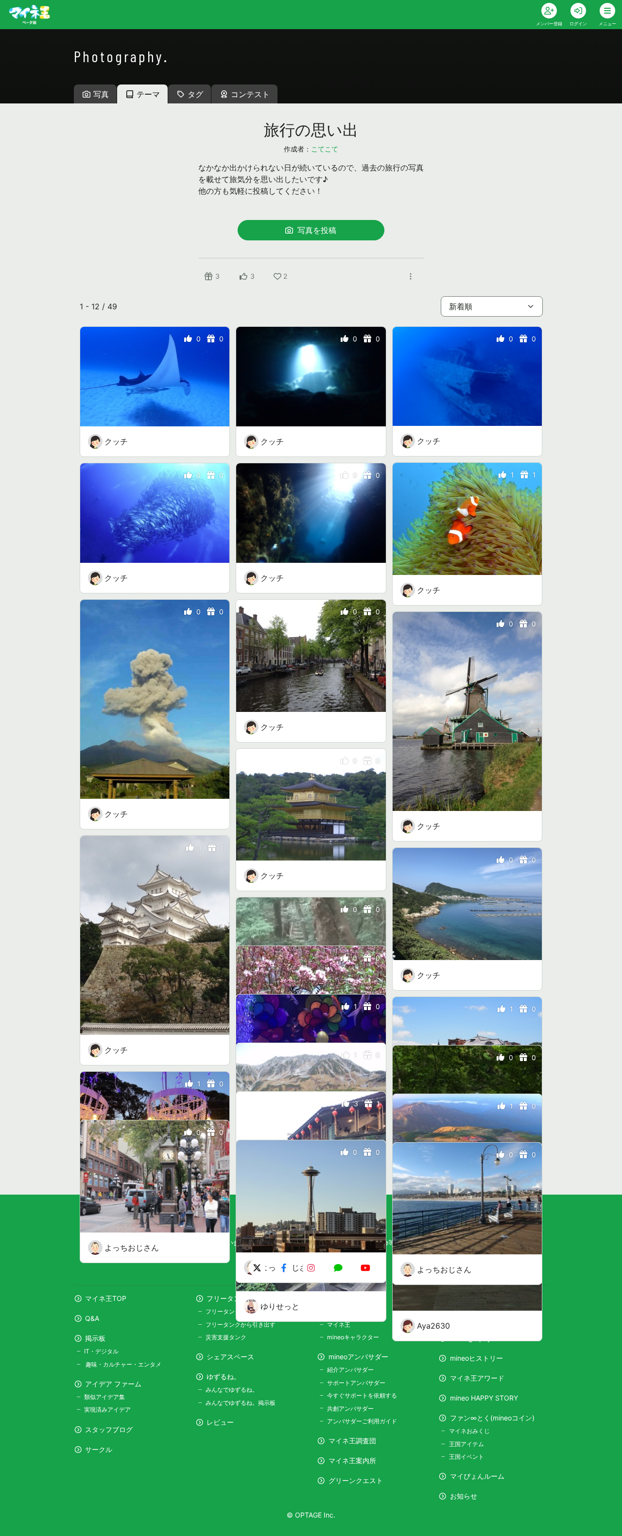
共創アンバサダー (350, 1408)
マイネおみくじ (469, 1431)
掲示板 (95, 1338)
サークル (98, 1449)
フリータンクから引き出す (241, 1324)
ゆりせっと (279, 1306)
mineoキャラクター (353, 1337)
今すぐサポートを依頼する (362, 1395)
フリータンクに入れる (235, 1311)
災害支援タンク (226, 1337)
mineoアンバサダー (358, 1356)
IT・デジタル (101, 1351)
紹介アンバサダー (350, 1369)
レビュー (220, 1422)
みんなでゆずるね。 (232, 1389)
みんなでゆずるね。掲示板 (241, 1402)
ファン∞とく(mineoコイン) (492, 1418)
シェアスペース (230, 1356)
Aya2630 (433, 1326)
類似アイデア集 (104, 1397)
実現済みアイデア (107, 1409)
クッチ (116, 441)
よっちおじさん (131, 1247)
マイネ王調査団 (352, 1440)
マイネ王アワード (477, 1378)
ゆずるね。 (224, 1376)
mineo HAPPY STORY (484, 1398)
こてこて (324, 149)
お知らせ (463, 1496)
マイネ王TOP (105, 1298)
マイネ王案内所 (352, 1460)
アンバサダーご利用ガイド (362, 1421)
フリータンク (227, 1298)
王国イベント (466, 1456)
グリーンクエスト (355, 1480)
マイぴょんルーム (477, 1476)
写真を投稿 (315, 230)
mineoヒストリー (476, 1358)
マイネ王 (338, 1324)
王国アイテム (466, 1444)
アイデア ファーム (113, 1384)
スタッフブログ (109, 1429)
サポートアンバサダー (356, 1382)
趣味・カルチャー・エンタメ (122, 1364)
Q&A (92, 1318)
